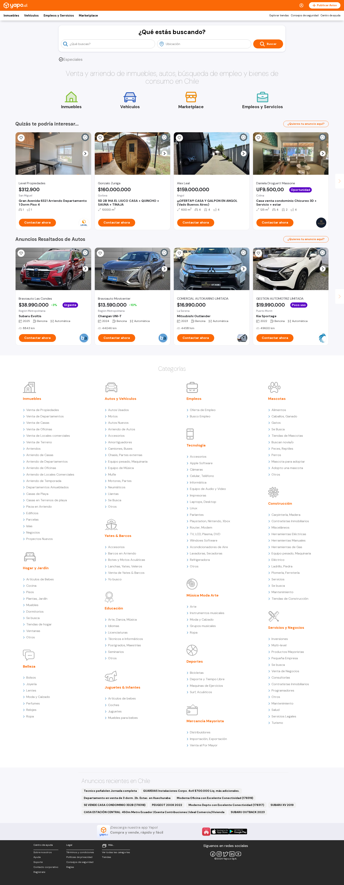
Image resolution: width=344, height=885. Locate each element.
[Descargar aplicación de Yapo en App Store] (220, 831)
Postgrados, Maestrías (124, 645)
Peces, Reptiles (282, 448)
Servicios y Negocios (286, 627)
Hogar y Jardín (36, 568)
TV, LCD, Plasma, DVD (205, 534)
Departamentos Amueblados (47, 487)
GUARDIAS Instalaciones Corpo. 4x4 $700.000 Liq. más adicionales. (191, 791)
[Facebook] (213, 854)
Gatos (276, 423)
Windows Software (203, 540)
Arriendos (33, 448)
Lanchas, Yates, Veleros (125, 566)
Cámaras (196, 469)
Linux (193, 508)
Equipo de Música (121, 468)
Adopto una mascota (287, 468)
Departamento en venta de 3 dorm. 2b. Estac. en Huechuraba (127, 798)
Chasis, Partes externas (125, 455)
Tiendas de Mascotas (287, 436)
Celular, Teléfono (202, 476)
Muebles (32, 605)
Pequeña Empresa (285, 658)
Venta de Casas (37, 423)
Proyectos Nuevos (39, 539)
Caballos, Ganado (284, 416)
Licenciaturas (118, 632)
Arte (193, 606)
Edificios (32, 513)
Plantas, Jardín (36, 599)
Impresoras (198, 495)
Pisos (30, 592)
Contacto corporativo (45, 867)
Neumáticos (116, 487)
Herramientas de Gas (287, 547)
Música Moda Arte (203, 595)
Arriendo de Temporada (43, 481)
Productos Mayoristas (288, 652)
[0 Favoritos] (100, 137)
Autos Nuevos (118, 423)
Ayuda (37, 857)
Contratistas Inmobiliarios (290, 521)
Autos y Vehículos (120, 398)
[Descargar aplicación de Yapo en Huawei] (206, 831)
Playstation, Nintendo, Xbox (210, 521)
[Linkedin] (232, 854)
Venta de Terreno (39, 442)
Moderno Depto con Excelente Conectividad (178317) (226, 805)
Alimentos (279, 410)
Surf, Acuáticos (201, 692)
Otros (30, 637)
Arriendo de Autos (121, 429)
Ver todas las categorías (116, 852)
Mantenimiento (282, 592)
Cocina (31, 586)
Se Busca (114, 500)
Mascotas (277, 398)
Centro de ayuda (330, 15)
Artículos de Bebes (40, 579)
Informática (198, 482)
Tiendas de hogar (39, 624)
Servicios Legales (284, 716)
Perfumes (33, 703)
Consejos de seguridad (305, 15)
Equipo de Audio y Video (208, 489)
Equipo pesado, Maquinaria (128, 461)
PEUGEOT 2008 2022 (167, 805)
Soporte (38, 862)
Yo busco (115, 579)
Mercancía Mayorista (205, 721)
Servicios (278, 579)
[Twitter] (225, 854)
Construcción (280, 503)
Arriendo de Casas (39, 455)
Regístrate (39, 872)
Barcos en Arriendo (122, 553)
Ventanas (33, 631)
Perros (276, 455)
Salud (276, 710)
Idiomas (113, 626)
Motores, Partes (120, 481)
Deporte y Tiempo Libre (207, 679)
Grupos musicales (203, 626)
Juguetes (115, 711)
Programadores (283, 690)
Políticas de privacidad (79, 857)
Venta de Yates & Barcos (126, 573)
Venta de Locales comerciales (48, 436)
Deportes (195, 661)
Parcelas (32, 519)
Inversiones (280, 639)
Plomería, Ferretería (286, 573)
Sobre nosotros (42, 852)
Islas (29, 526)
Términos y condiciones (80, 852)
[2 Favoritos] (100, 253)
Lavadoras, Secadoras (206, 553)
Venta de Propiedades (42, 410)
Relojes (31, 710)
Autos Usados (118, 410)
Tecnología (196, 445)
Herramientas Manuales (289, 540)
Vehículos (31, 16)
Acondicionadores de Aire (209, 547)
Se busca (33, 618)
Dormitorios (35, 611)
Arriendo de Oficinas (41, 468)
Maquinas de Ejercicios (206, 686)
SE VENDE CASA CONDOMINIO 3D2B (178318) (115, 805)
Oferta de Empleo (203, 410)
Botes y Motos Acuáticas (126, 560)
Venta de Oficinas (39, 429)
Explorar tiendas (279, 15)
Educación (114, 608)
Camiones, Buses (120, 448)
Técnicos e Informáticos (125, 639)
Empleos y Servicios (59, 16)
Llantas (113, 494)
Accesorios (116, 436)
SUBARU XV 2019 (282, 805)
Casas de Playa (37, 494)
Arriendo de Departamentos (47, 461)
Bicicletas (197, 673)
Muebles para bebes (123, 718)
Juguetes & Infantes (122, 687)
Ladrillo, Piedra (282, 566)
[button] (85, 153)
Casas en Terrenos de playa (46, 500)
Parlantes (197, 515)
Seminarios (116, 652)
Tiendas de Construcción (290, 599)
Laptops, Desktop (203, 502)
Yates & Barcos (118, 535)
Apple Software (201, 463)
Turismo (277, 723)
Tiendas (106, 857)
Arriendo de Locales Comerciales (50, 474)
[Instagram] (219, 854)
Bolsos (31, 677)
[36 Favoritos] (21, 137)
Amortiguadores (120, 442)
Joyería (31, 684)
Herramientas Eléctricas (289, 534)
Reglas (70, 867)
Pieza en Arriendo (39, 506)
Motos (113, 416)
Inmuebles (11, 16)
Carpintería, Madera (286, 515)
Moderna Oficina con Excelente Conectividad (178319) (215, 798)
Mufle (112, 474)
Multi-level (279, 645)
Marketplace (88, 16)
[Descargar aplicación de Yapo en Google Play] (238, 831)
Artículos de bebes (122, 698)
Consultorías (281, 677)
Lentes (31, 690)
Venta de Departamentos (45, 416)
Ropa (30, 716)
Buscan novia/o (283, 442)
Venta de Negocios (285, 671)
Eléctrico (278, 560)
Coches (113, 705)
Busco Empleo (200, 416)
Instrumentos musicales (207, 613)
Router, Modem (201, 527)
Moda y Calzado (38, 697)
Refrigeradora (200, 560)
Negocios (33, 532)
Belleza (29, 666)
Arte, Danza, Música (122, 619)
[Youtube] (238, 854)
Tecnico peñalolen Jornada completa (110, 791)
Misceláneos (280, 527)
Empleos (194, 398)
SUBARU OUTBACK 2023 (248, 812)
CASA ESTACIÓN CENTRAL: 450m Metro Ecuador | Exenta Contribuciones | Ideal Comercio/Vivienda (154, 812)
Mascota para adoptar (288, 461)
